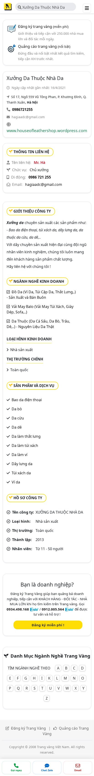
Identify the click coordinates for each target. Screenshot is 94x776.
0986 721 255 (40, 177)
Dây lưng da (22, 463)
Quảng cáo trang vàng (44, 46)
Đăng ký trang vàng (43, 26)
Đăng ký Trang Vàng (28, 728)
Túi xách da (21, 472)
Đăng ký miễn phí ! (48, 625)
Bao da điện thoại (27, 399)
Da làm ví (19, 454)
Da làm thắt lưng (26, 436)
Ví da (16, 482)
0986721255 (22, 109)
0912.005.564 (53, 609)
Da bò (17, 408)
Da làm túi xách (25, 445)
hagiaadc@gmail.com (28, 117)
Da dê (17, 427)
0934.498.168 (18, 609)
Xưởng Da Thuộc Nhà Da (43, 7)
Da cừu (18, 418)
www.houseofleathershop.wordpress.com (47, 130)
